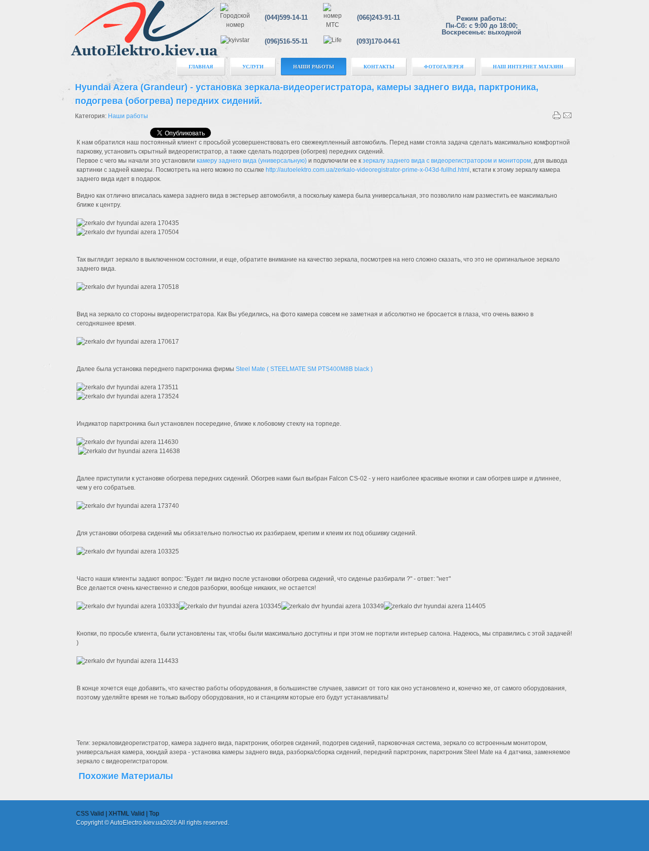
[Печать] (557, 117)
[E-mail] (567, 117)
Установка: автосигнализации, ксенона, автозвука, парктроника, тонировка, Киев (145, 36)
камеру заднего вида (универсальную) (251, 160)
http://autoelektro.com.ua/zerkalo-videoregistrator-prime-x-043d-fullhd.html (368, 169)
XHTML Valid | (129, 813)
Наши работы (128, 116)
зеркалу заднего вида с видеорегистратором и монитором (447, 160)
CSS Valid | (92, 813)
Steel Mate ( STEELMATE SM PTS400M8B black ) (304, 369)
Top (154, 813)
